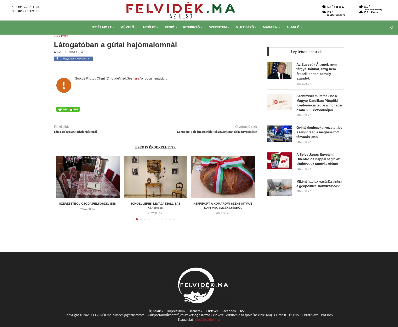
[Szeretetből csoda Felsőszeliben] (88, 177)
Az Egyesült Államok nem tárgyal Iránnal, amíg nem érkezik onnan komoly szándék (316, 71)
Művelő (127, 27)
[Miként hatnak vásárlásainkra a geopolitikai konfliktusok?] (279, 187)
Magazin (270, 27)
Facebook (229, 311)
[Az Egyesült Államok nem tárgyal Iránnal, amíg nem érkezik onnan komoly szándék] (279, 70)
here (136, 78)
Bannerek (195, 311)
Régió (169, 27)
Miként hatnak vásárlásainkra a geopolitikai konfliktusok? (319, 184)
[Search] (392, 28)
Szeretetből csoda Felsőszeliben (87, 203)
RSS (242, 311)
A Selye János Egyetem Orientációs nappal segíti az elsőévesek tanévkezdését (318, 159)
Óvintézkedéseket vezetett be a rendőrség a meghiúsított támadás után (319, 132)
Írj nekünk (156, 311)
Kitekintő (191, 27)
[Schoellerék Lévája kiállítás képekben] (155, 177)
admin (58, 52)
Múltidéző (245, 27)
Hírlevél (212, 311)
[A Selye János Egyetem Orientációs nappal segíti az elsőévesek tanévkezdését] (279, 160)
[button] (61, 190)
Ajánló (293, 27)
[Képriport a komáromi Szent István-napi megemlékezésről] (223, 177)
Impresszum (176, 311)
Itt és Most (102, 27)
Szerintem (218, 27)
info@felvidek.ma (207, 319)
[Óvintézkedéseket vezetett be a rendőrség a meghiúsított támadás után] (279, 133)
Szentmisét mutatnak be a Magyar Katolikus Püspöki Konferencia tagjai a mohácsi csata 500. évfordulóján (319, 103)
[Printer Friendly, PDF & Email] (68, 109)
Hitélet (149, 27)
